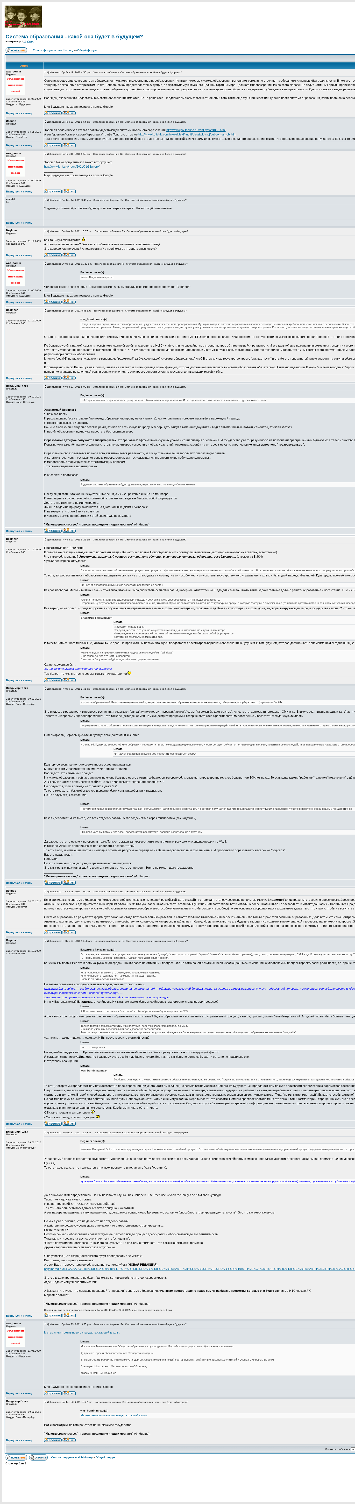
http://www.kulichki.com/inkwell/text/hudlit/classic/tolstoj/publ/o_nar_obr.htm (187, 134)
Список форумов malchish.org (53, 50)
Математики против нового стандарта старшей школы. (82, 1332)
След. (30, 41)
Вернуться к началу (19, 113)
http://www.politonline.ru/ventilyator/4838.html (196, 130)
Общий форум (87, 50)
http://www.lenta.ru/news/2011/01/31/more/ (71, 166)
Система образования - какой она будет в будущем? (74, 37)
